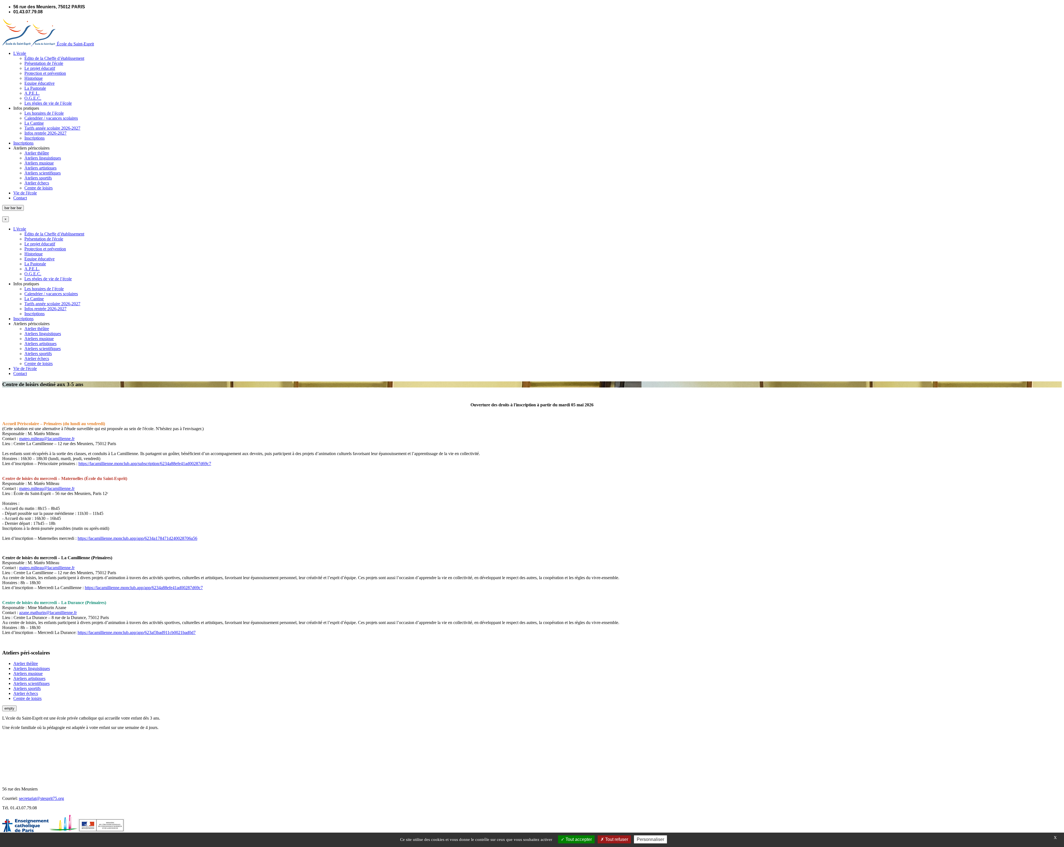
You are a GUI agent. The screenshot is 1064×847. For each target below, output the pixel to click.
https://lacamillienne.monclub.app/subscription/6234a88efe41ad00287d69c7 (144, 463)
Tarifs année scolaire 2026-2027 (52, 128)
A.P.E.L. (32, 93)
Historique (33, 78)
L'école (19, 53)
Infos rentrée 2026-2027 (45, 133)
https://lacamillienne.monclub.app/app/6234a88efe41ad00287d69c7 (144, 587)
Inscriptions (34, 138)
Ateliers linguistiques (42, 158)
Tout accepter (578, 839)
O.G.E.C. (32, 98)
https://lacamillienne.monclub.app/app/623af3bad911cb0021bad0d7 (137, 632)
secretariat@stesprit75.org (41, 798)
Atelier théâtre (36, 153)
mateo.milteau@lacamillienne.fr (47, 438)
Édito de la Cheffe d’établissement (54, 58)
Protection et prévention (45, 73)
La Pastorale (35, 88)
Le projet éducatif (39, 68)
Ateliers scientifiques (42, 173)
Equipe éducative (39, 83)
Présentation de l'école (43, 63)
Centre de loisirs (38, 188)
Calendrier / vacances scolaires (51, 118)
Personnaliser (650, 839)
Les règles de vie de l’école (48, 103)
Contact (20, 198)
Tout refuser (616, 839)
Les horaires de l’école (44, 113)
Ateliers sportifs (38, 178)
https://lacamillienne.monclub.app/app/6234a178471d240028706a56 (137, 538)
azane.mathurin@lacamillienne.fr (48, 612)
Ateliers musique (39, 163)
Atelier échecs (36, 183)
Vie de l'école (25, 193)
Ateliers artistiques (40, 168)
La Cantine (34, 123)
